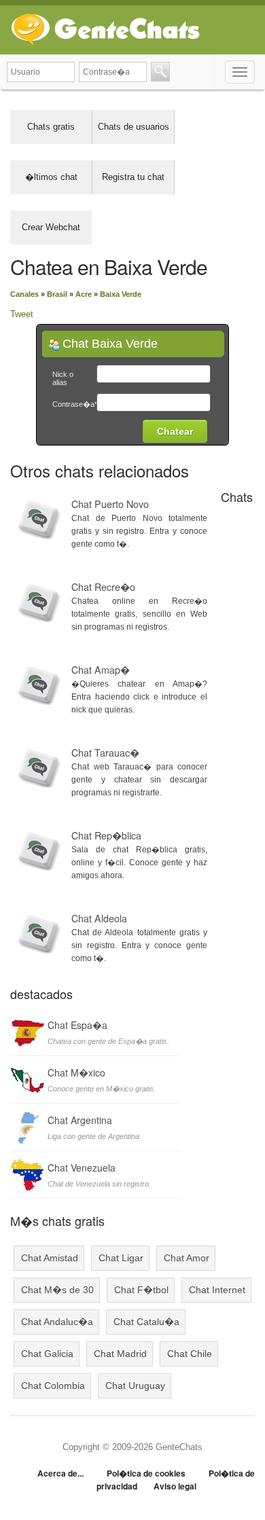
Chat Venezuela (82, 1167)
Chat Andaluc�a (57, 1321)
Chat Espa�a (77, 1025)
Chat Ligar (121, 1257)
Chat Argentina (80, 1120)
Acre (83, 294)
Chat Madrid (120, 1353)
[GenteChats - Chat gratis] (105, 26)
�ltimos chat (51, 177)
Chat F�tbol (141, 1289)
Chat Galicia (47, 1353)
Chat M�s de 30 (57, 1289)
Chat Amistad (49, 1257)
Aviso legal (175, 1486)
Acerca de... (60, 1473)
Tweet (21, 314)
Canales (24, 294)
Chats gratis (51, 127)
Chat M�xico (76, 1072)
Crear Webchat (51, 227)
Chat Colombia (53, 1385)
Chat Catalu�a (146, 1321)
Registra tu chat (133, 177)
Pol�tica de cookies (146, 1473)
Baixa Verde (120, 294)
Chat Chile (189, 1353)
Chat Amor (186, 1257)
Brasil (57, 294)
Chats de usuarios (133, 127)
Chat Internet (217, 1289)
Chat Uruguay (135, 1385)
